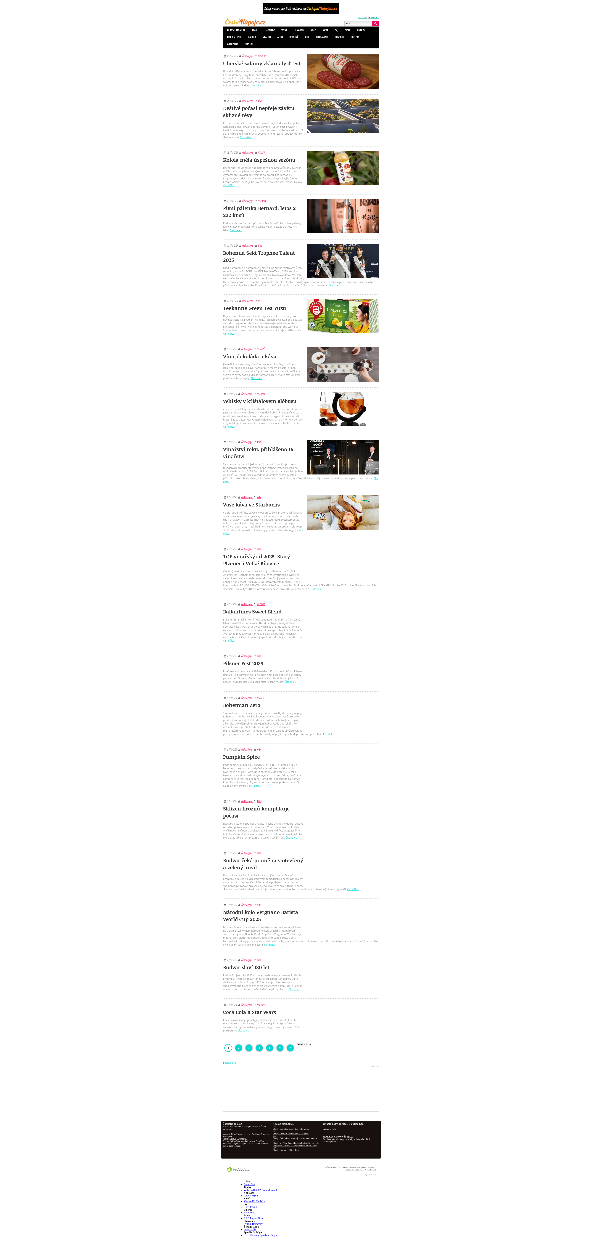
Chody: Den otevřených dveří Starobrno (291, 1129)
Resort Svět (249, 1184)
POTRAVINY (262, 56)
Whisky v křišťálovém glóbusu (260, 401)
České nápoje (247, 56)
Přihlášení (362, 17)
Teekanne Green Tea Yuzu (254, 308)
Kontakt (249, 44)
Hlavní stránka (236, 30)
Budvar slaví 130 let (246, 967)
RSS (346, 1170)
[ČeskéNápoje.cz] (246, 25)
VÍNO (260, 101)
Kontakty (352, 1170)
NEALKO (261, 152)
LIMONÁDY (261, 1005)
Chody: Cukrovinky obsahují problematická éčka (295, 1138)
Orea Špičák (250, 1229)
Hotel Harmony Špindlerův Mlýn (260, 1235)
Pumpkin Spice (241, 756)
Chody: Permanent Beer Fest (286, 1150)
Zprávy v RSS (329, 1129)
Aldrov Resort (251, 1195)
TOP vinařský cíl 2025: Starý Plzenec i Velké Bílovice (256, 560)
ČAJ (259, 301)
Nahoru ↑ (229, 1062)
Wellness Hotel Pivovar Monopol (260, 1190)
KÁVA (259, 497)
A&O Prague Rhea (253, 1218)
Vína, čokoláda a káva (250, 356)
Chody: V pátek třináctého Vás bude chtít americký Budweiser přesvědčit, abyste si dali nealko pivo (296, 1144)
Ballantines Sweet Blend (252, 611)
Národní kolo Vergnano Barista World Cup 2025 (260, 916)
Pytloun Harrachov (253, 1224)
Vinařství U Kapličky (254, 1201)
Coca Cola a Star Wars (249, 1011)
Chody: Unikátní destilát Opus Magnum (291, 1133)
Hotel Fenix (250, 1212)
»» (290, 1047)
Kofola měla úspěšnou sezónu (259, 159)
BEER (259, 549)
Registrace (374, 17)
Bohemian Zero (241, 705)
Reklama (360, 1170)
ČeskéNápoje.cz (332, 1167)
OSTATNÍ (260, 349)
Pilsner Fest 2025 (243, 663)
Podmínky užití (370, 1170)
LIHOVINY (262, 201)
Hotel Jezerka (250, 1207)
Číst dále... (257, 85)
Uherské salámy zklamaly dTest (261, 63)
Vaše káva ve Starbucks (251, 504)
